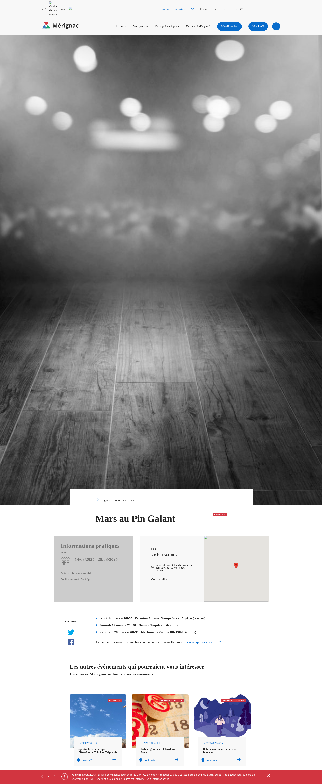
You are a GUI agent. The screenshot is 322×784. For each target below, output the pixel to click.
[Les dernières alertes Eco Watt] (71, 9)
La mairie (121, 26)
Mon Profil (258, 26)
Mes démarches (229, 26)
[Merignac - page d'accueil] (60, 26)
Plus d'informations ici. (157, 778)
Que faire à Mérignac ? (198, 26)
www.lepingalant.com (202, 642)
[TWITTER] (70, 632)
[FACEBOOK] (70, 642)
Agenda (166, 9)
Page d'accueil (97, 500)
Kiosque (204, 9)
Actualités (180, 9)
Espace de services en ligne (226, 9)
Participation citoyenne (167, 26)
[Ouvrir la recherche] (276, 26)
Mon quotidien (141, 26)
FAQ (192, 9)
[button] (236, 566)
